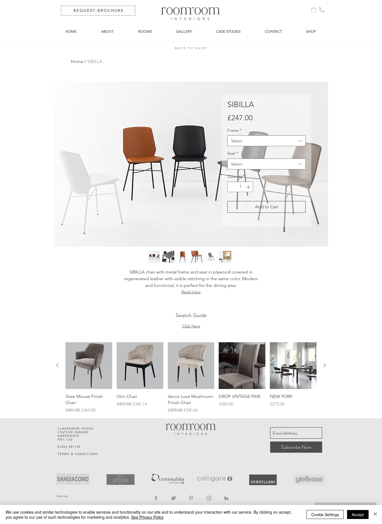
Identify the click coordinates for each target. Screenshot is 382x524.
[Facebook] (156, 498)
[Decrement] (231, 187)
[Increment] (248, 187)
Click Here (191, 326)
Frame (234, 130)
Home (77, 61)
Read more (191, 291)
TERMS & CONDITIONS (78, 454)
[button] (313, 10)
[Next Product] (324, 365)
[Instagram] (209, 498)
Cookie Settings (325, 514)
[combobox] (266, 140)
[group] (191, 378)
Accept (358, 514)
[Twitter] (173, 498)
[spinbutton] (240, 187)
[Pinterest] (191, 498)
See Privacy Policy (147, 517)
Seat (232, 153)
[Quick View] (88, 365)
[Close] (375, 514)
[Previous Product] (57, 365)
